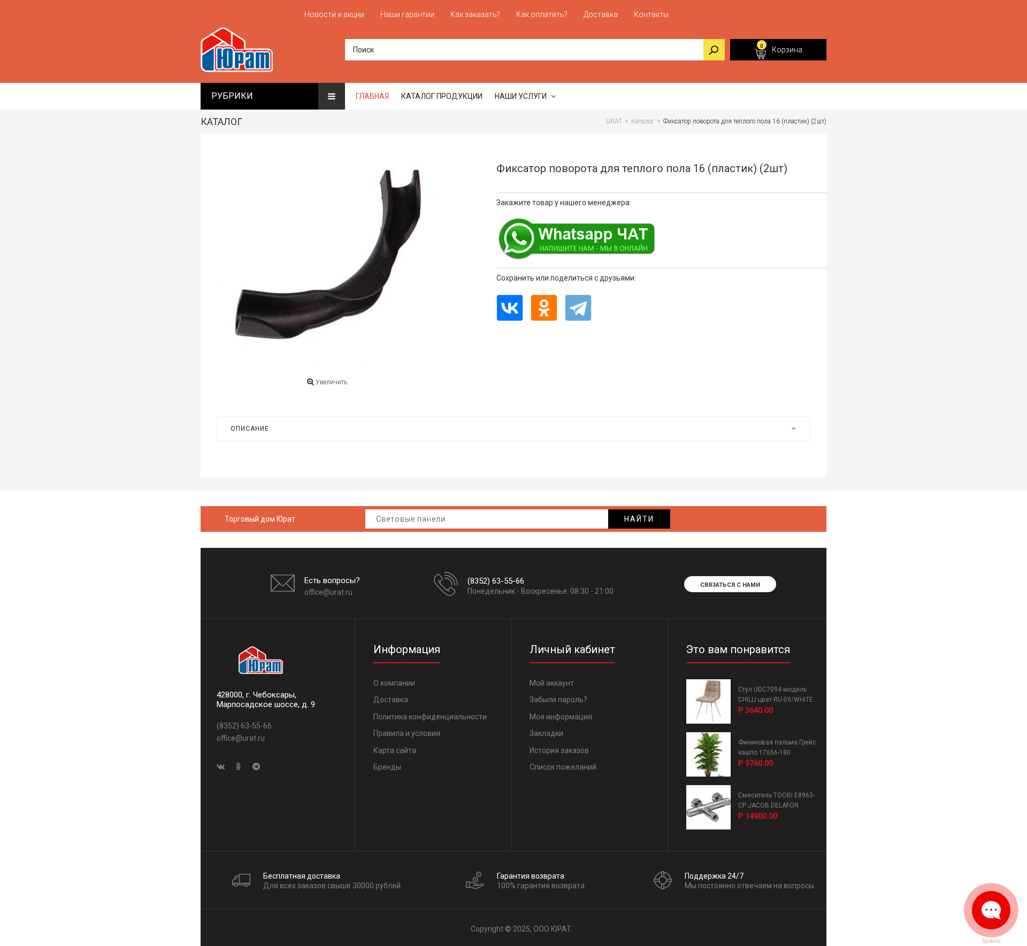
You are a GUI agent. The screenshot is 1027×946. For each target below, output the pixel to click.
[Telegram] (578, 307)
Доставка (390, 699)
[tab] (513, 428)
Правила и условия (406, 733)
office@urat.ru (328, 592)
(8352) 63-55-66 (495, 581)
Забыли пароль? (558, 699)
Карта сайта (394, 750)
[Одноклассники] (544, 307)
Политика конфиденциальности (430, 716)
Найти (639, 519)
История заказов (559, 750)
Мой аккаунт (552, 683)
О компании (394, 683)
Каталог (221, 121)
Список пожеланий (563, 767)
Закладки (546, 733)
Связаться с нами (730, 584)
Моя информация (561, 716)
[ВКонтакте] (509, 307)
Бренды (387, 767)
